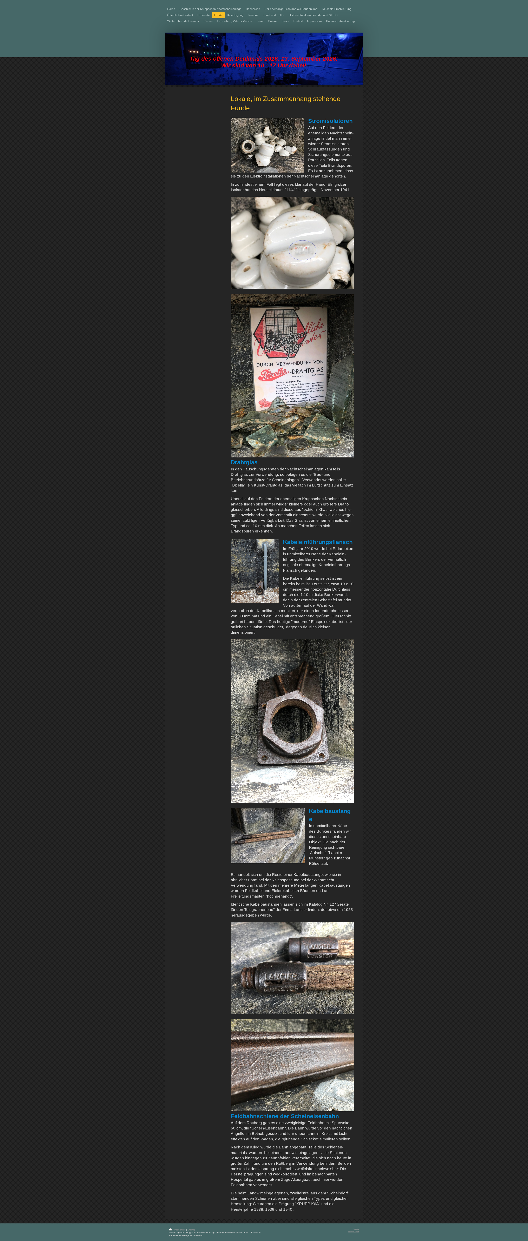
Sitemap (191, 1230)
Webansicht (353, 1231)
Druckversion (179, 1230)
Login (356, 1229)
